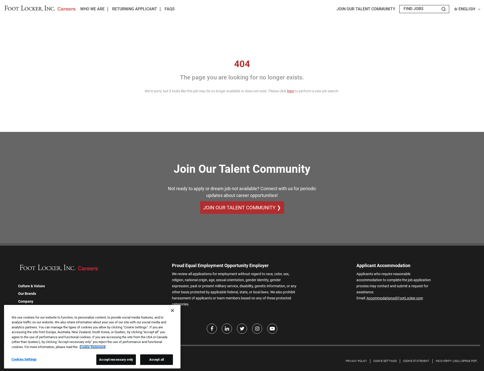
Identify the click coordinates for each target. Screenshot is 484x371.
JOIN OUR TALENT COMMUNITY (366, 9)
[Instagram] (257, 329)
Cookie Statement (416, 361)
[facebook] (212, 329)
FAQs (170, 9)
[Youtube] (272, 329)
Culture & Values (31, 286)
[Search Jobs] (444, 9)
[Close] (172, 310)
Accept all (156, 359)
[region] (92, 336)
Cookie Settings (385, 361)
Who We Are (92, 9)
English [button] (467, 9)
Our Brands (27, 294)
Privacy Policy (356, 361)
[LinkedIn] (227, 329)
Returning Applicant (134, 9)
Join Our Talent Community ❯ (242, 208)
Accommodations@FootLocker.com (395, 298)
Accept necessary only (116, 359)
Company (25, 301)
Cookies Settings (24, 359)
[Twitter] (242, 329)
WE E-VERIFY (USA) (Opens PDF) (456, 361)
